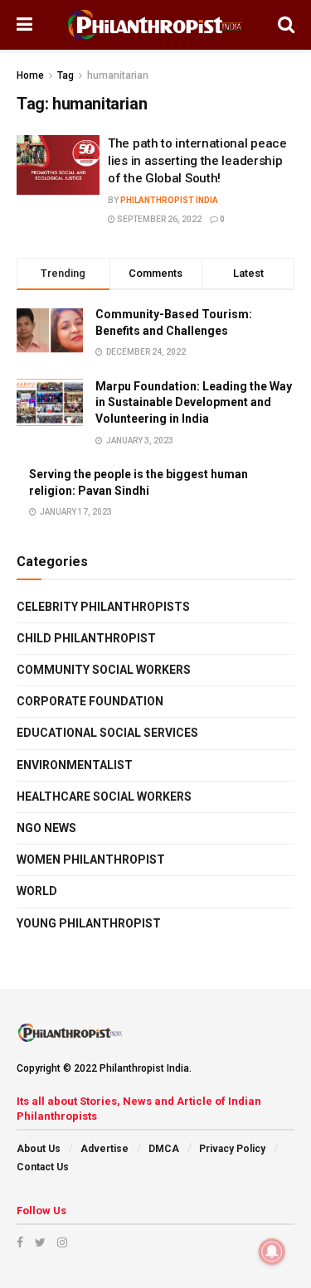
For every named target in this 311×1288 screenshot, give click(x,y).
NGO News (46, 828)
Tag (65, 75)
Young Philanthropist (89, 923)
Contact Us (43, 1167)
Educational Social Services (107, 732)
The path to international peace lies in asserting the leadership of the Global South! (197, 161)
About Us (39, 1149)
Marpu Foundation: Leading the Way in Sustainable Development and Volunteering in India (193, 402)
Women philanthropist (91, 859)
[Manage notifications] (272, 1251)
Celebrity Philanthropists (103, 606)
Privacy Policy (232, 1149)
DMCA (163, 1149)
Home (30, 75)
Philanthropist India (169, 200)
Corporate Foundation (90, 701)
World (37, 891)
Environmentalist (75, 765)
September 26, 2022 (158, 219)
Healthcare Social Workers (104, 796)
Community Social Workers (104, 669)
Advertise (104, 1149)
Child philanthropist (86, 638)
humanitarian (117, 75)
